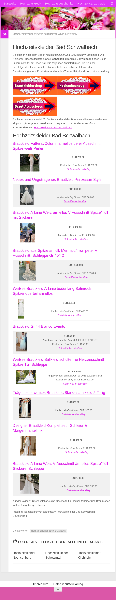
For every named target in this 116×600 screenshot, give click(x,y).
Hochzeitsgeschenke (59, 3)
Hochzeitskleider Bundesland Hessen (45, 34)
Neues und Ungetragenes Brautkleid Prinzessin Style (57, 179)
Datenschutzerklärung (68, 584)
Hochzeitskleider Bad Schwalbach (53, 127)
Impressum (40, 584)
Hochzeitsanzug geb (91, 3)
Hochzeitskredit (30, 3)
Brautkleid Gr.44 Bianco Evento (39, 326)
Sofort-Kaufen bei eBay (79, 169)
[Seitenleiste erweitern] (4, 34)
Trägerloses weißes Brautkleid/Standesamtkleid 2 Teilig (59, 392)
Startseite (9, 3)
